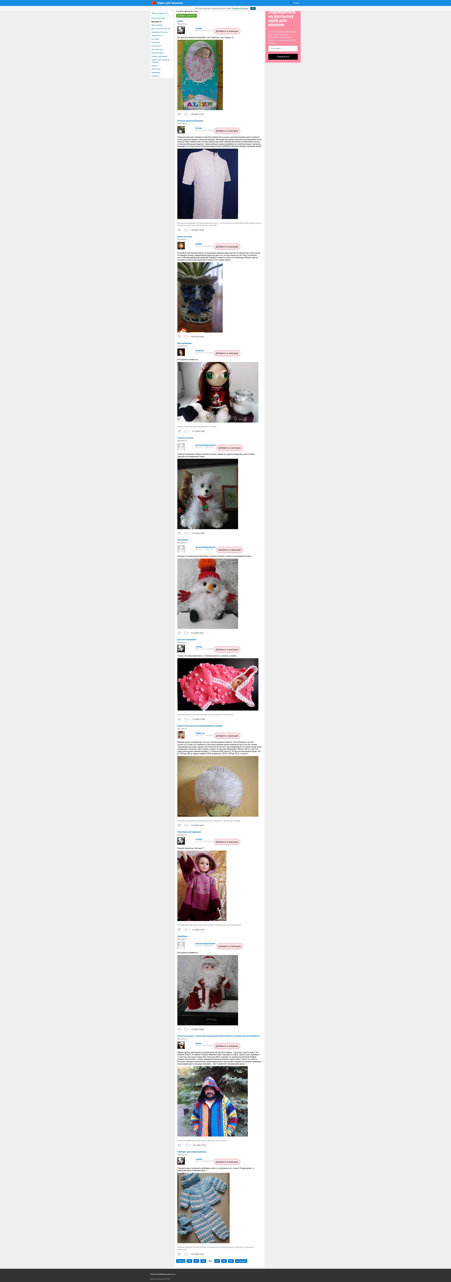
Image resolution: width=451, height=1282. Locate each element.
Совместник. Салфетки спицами (161, 61)
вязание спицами (208, 426)
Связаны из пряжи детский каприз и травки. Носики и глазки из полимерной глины (214, 556)
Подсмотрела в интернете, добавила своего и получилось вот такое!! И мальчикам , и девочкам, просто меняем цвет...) (215, 1169)
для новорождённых (225, 1247)
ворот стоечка (219, 223)
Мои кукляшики (184, 343)
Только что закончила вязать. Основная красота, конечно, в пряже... (207, 656)
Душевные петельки (160, 32)
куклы (180, 426)
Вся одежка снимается (187, 359)
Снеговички (182, 540)
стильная (212, 225)
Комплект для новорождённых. (192, 1152)
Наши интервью (158, 53)
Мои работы (157, 22)
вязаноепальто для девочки (214, 925)
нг (222, 821)
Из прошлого (156, 46)
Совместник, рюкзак (159, 56)
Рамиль (198, 244)
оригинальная (202, 225)
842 (203, 1261)
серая (251, 223)
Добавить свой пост (186, 16)
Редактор (199, 733)
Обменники (156, 73)
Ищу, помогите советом (161, 29)
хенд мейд (200, 821)
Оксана (198, 128)
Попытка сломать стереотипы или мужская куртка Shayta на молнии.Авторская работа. (218, 1036)
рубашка (192, 223)
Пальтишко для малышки (189, 832)
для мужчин (182, 223)
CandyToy (199, 350)
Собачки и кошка (185, 438)
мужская (191, 225)
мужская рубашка (235, 223)
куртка (197, 1140)
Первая (180, 1261)
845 (224, 1261)
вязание (181, 714)
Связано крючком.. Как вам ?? (190, 848)
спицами (236, 821)
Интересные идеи (158, 18)
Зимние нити (157, 35)
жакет (203, 1140)
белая (245, 223)
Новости (155, 66)
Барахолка (156, 42)
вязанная (208, 223)
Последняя (241, 1261)
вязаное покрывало (224, 714)
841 (196, 1261)
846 (231, 1261)
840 (189, 1261)
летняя (200, 223)
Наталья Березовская (205, 445)
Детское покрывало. (187, 639)
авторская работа (185, 1140)
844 (217, 1261)
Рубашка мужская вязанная (190, 121)
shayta (198, 1043)
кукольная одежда (192, 426)
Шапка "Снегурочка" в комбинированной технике (200, 726)
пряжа (180, 21)
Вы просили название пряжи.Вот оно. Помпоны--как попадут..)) (205, 37)
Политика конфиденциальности (163, 1274)
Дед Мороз (182, 936)
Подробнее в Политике (240, 8)
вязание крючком (193, 925)
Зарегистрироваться (160, 13)
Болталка (155, 39)
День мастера (157, 49)
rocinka (198, 28)
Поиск (296, 3)
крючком (228, 821)
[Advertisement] (283, 100)
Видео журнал (157, 25)
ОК (253, 8)
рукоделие (190, 821)
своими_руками (213, 821)
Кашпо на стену (184, 237)
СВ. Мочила (156, 69)
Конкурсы (155, 76)
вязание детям (192, 714)
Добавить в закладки (227, 31)
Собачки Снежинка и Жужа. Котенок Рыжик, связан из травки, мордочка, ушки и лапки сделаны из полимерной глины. (216, 455)
